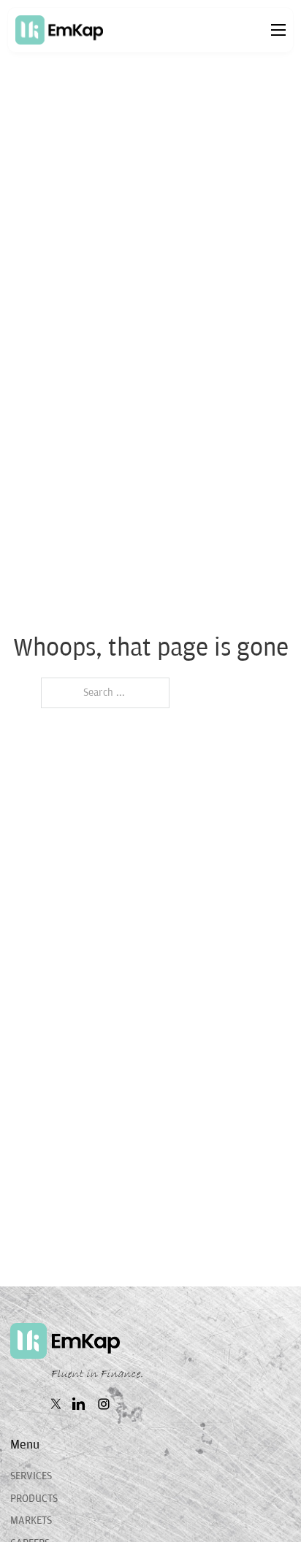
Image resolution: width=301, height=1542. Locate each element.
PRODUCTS (34, 1498)
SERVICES (31, 1476)
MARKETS (31, 1520)
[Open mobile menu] (278, 30)
